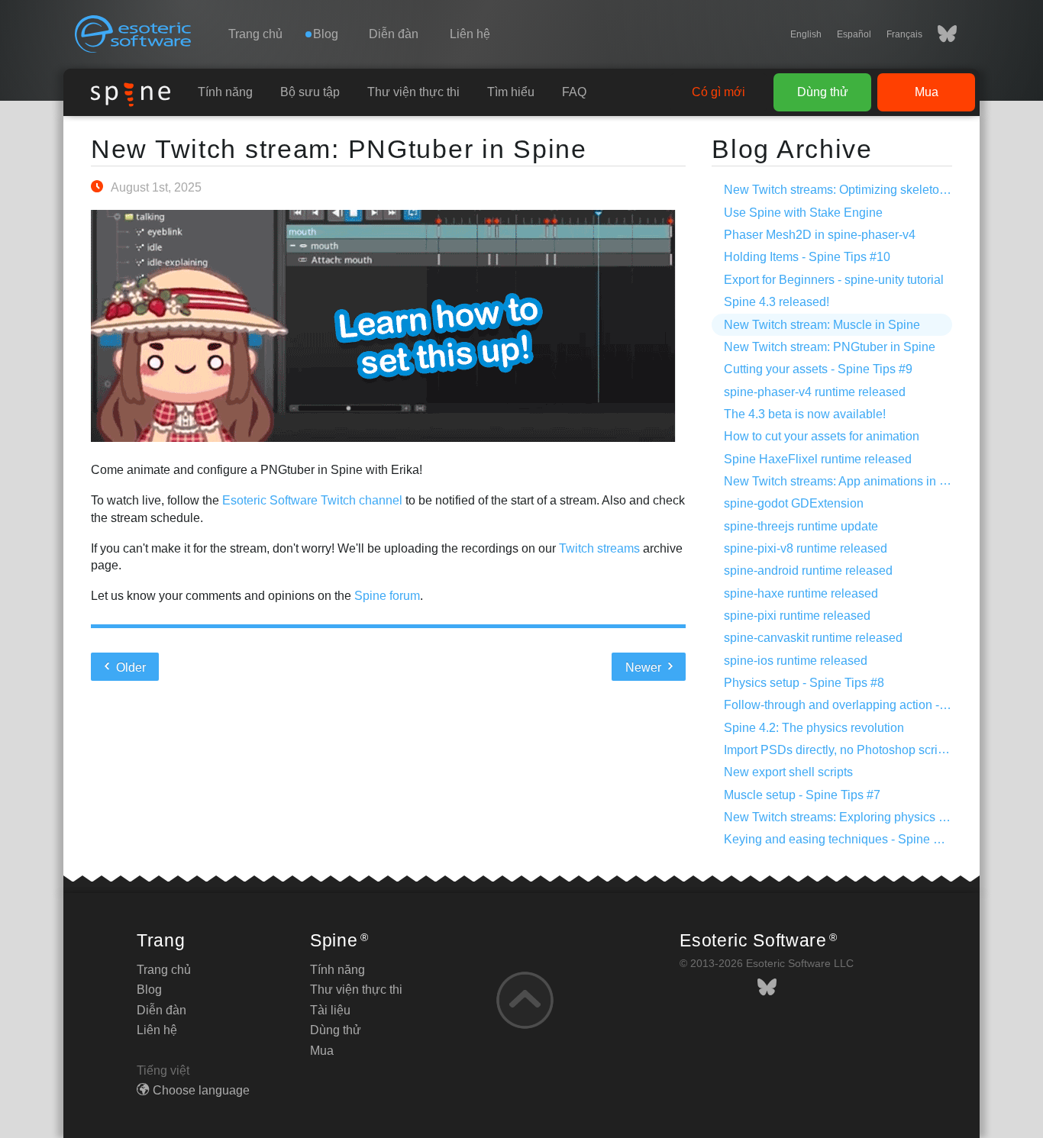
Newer (644, 667)
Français (904, 34)
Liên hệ (470, 33)
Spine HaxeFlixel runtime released (818, 459)
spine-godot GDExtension (794, 503)
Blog (149, 989)
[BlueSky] (939, 34)
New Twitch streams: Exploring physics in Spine (853, 817)
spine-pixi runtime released (797, 615)
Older (129, 667)
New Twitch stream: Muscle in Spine (822, 324)
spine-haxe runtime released (801, 593)
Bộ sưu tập (310, 91)
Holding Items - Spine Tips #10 (807, 256)
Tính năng (225, 91)
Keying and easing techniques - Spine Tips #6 (848, 839)
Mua (926, 91)
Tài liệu (330, 1010)
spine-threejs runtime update (801, 526)
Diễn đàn (393, 33)
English (806, 34)
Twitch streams (599, 548)
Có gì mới (718, 91)
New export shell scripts (788, 772)
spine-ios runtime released (795, 660)
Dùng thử (822, 91)
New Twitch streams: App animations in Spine (847, 481)
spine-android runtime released (808, 570)
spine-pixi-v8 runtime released (805, 548)
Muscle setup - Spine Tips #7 (802, 794)
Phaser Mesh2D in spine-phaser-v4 (819, 234)
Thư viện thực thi (413, 91)
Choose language (201, 1090)
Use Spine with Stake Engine (803, 212)
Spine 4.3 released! (776, 301)
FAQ (574, 91)
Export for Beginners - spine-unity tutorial (834, 279)
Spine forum (387, 595)
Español (854, 34)
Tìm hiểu (510, 91)
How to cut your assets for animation (821, 436)
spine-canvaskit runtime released (813, 637)
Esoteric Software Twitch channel (312, 500)
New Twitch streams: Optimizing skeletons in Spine (862, 189)
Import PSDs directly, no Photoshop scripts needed (861, 749)
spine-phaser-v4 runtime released (815, 391)
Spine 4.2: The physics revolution (814, 727)
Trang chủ (255, 33)
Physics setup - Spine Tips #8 (804, 682)
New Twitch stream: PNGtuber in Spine (339, 148)
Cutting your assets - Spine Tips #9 (818, 369)
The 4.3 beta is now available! (805, 414)
